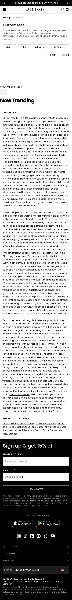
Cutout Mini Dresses (48, 426)
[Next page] (3, 92)
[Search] (62, 9)
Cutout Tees (13, 25)
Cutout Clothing (26, 423)
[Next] (67, 3)
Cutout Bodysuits (19, 394)
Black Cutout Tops (25, 426)
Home (6, 17)
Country (9, 469)
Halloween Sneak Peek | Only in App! (36, 3)
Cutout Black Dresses (46, 430)
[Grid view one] (63, 55)
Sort (52, 55)
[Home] (36, 9)
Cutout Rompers (24, 430)
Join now (36, 489)
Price (38, 47)
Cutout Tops (9, 423)
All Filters (58, 47)
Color (23, 47)
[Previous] (4, 3)
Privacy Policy (23, 503)
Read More (7, 39)
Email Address (13, 454)
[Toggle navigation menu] (4, 9)
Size (8, 47)
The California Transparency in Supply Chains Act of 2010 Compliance (31, 582)
